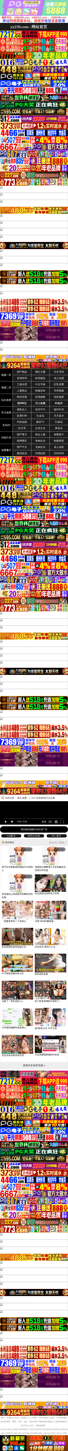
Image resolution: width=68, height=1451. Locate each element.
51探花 (59, 422)
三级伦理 (22, 384)
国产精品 (22, 372)
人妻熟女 (22, 390)
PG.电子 (57, 836)
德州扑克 (59, 409)
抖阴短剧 (40, 453)
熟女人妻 (40, 434)
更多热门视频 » (57, 842)
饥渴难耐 (40, 397)
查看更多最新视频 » (34, 1065)
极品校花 (22, 453)
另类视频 (59, 390)
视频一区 (6, 375)
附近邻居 (22, 397)
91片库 (22, 428)
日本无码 (59, 372)
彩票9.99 (22, 415)
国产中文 (22, 447)
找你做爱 (59, 397)
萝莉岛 (59, 428)
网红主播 (40, 372)
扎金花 (40, 415)
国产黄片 (22, 434)
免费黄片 (59, 434)
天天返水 (59, 415)
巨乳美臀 (59, 384)
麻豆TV (40, 422)
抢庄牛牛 (40, 409)
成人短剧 (59, 447)
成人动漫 (59, 378)
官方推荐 (6, 412)
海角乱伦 (40, 440)
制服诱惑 (59, 440)
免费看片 (6, 450)
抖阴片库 (6, 437)
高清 (44, 821)
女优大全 (40, 428)
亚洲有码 (22, 378)
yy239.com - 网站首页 (28, 27)
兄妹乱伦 (40, 447)
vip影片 (11, 836)
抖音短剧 (22, 422)
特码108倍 (34, 836)
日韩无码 (59, 453)
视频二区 (6, 387)
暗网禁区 (22, 440)
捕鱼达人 (22, 409)
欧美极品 (40, 378)
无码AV (6, 425)
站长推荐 (6, 400)
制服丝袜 (40, 390)
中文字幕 (40, 384)
